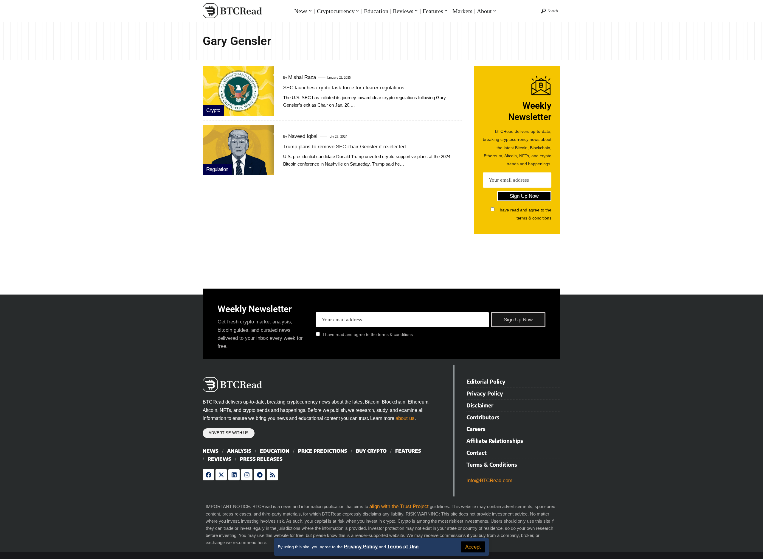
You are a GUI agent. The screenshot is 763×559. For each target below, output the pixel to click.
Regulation (217, 169)
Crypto (213, 110)
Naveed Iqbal (302, 136)
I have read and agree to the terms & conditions (368, 334)
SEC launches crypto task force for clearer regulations (343, 88)
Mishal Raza (302, 77)
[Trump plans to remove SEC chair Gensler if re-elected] (238, 150)
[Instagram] (246, 474)
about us (405, 418)
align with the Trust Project (399, 506)
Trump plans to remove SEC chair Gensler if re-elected (344, 147)
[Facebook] (208, 474)
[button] (473, 546)
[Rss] (272, 474)
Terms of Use (402, 546)
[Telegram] (259, 474)
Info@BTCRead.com (489, 480)
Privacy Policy (361, 546)
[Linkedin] (234, 474)
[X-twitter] (221, 474)
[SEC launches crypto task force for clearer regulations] (238, 91)
